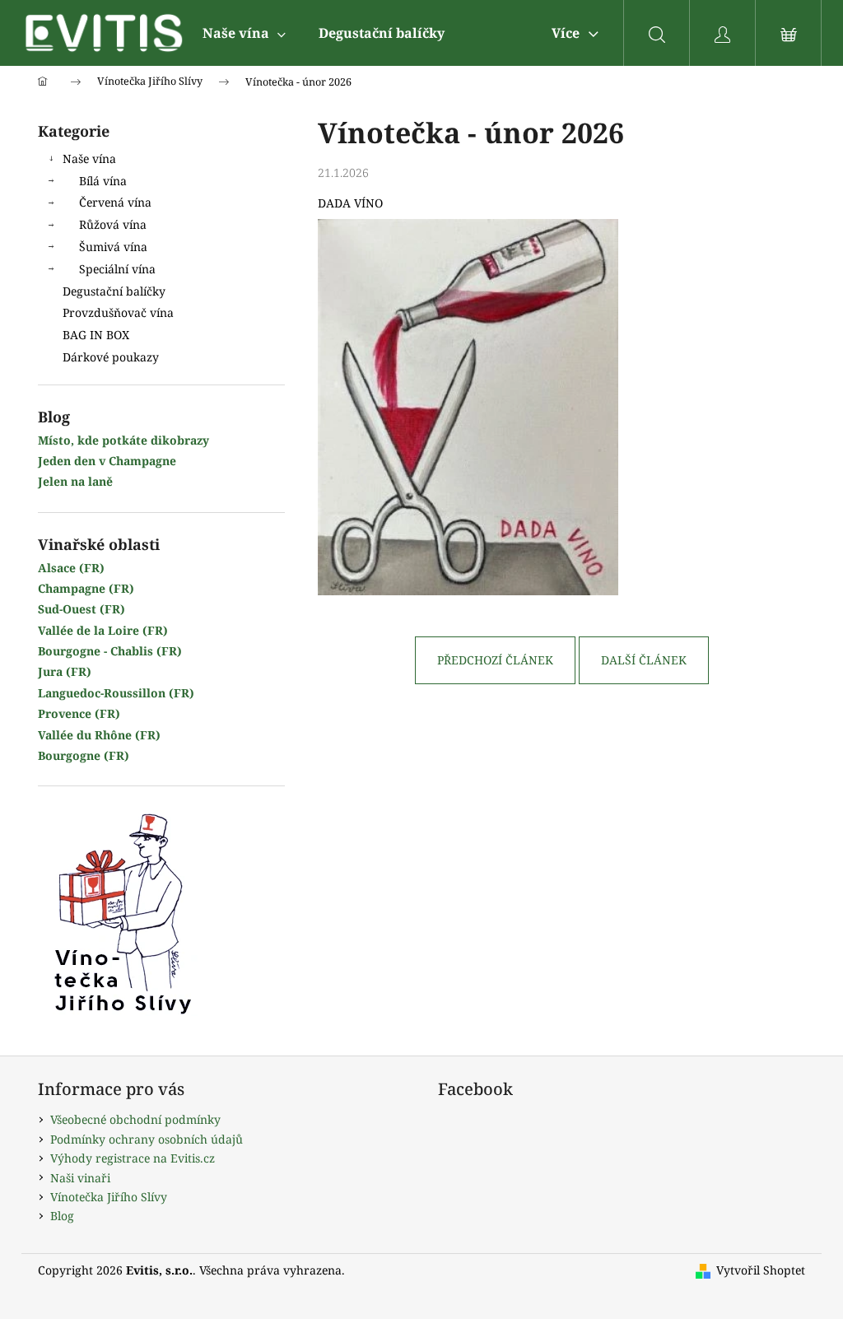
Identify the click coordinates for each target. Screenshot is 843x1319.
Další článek (644, 660)
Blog (62, 1215)
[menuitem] (244, 33)
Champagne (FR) (86, 588)
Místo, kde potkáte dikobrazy (123, 440)
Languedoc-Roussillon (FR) (116, 693)
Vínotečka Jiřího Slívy (108, 1197)
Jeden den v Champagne (107, 460)
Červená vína (115, 202)
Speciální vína (117, 269)
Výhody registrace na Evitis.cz (132, 1158)
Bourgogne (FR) (83, 755)
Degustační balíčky (114, 291)
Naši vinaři (80, 1178)
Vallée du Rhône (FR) (99, 735)
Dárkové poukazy (111, 357)
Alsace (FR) (71, 568)
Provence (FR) (79, 713)
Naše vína (89, 158)
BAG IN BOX (96, 335)
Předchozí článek (495, 660)
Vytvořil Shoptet (760, 1270)
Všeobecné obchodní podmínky (135, 1119)
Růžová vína (113, 224)
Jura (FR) (64, 671)
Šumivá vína (113, 246)
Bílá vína (103, 181)
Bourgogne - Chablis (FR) (110, 651)
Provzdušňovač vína (118, 312)
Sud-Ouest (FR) (81, 609)
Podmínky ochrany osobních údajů (146, 1139)
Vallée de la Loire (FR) (103, 630)
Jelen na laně (75, 481)
